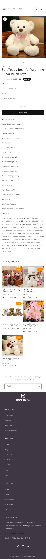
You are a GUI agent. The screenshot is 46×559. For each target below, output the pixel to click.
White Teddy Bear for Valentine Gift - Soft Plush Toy (32, 290)
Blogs (6, 470)
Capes (6, 494)
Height (4, 94)
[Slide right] (27, 62)
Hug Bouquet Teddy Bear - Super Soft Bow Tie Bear (11, 290)
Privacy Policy (9, 415)
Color (3, 84)
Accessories (8, 504)
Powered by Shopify (30, 556)
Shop (6, 450)
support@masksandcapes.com (15, 533)
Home (6, 445)
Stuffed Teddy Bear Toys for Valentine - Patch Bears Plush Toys (12, 325)
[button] (4, 8)
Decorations (8, 509)
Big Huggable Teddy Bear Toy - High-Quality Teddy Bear (32, 325)
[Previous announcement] (4, 2)
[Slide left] (18, 62)
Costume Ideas (9, 499)
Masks (6, 489)
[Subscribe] (39, 386)
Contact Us (8, 455)
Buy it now (23, 113)
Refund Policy (9, 420)
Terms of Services (10, 430)
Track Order (8, 460)
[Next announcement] (41, 2)
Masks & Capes (19, 556)
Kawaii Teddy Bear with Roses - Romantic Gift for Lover (11, 359)
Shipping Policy (10, 425)
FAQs (6, 475)
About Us (7, 465)
